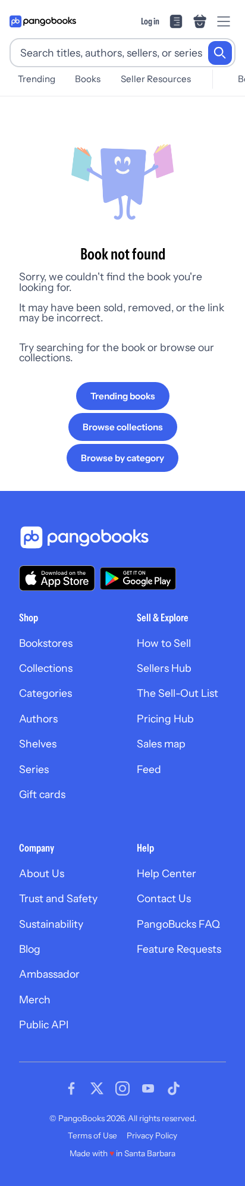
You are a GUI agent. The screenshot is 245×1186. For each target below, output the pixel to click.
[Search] (220, 53)
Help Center (166, 873)
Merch (35, 999)
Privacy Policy (152, 1135)
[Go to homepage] (43, 21)
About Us (41, 873)
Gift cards (42, 794)
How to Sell (164, 643)
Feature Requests (179, 949)
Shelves (37, 743)
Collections (46, 668)
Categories (45, 693)
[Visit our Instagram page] (122, 1088)
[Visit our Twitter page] (97, 1088)
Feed (149, 769)
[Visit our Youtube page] (148, 1088)
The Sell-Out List (177, 693)
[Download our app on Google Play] (138, 578)
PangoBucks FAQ (178, 924)
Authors (38, 718)
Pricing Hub (165, 718)
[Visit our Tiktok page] (174, 1088)
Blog (29, 949)
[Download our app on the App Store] (57, 578)
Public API (43, 1024)
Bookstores (46, 643)
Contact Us (164, 898)
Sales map (161, 743)
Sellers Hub (164, 668)
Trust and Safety (58, 898)
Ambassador (49, 974)
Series (34, 769)
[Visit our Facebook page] (71, 1088)
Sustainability (51, 924)
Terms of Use (92, 1135)
